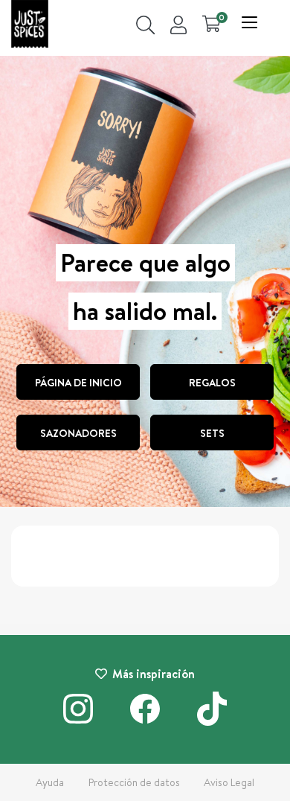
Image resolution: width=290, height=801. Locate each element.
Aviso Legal (229, 782)
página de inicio (78, 382)
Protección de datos (134, 782)
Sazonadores (78, 433)
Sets (212, 433)
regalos (212, 382)
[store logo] (29, 25)
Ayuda (50, 782)
